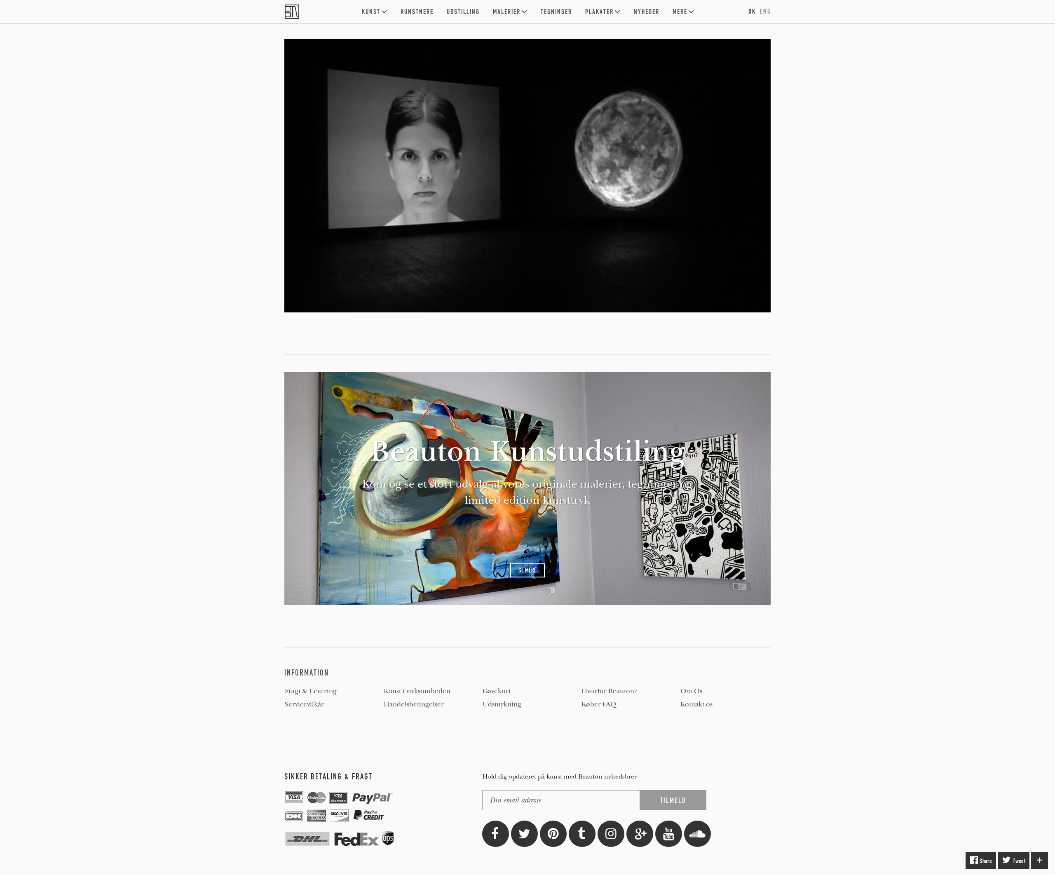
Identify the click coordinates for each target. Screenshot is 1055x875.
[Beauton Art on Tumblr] (582, 833)
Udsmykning (502, 704)
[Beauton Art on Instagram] (611, 833)
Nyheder (646, 11)
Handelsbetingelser (414, 704)
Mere (680, 11)
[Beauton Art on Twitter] (524, 833)
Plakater (599, 11)
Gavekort (497, 691)
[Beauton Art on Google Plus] (639, 833)
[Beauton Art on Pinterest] (553, 833)
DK (752, 11)
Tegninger (556, 11)
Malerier (506, 11)
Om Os (691, 691)
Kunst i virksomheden (417, 691)
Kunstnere (417, 11)
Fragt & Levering (311, 691)
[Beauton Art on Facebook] (495, 833)
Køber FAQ (598, 704)
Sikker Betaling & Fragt (328, 776)
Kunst (371, 11)
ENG (765, 11)
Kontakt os (696, 704)
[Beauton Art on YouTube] (668, 833)
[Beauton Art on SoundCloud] (697, 833)
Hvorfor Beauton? (609, 691)
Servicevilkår (304, 704)
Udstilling (463, 11)
